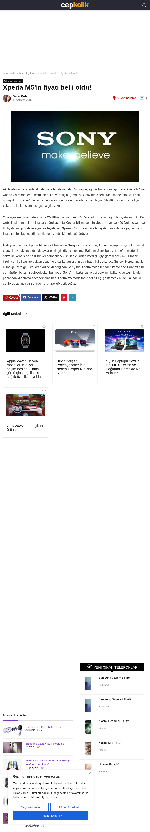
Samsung (104, 685)
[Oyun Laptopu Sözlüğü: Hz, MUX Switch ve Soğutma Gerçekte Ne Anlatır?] (124, 340)
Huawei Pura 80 (109, 764)
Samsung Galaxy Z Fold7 (115, 699)
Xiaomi (102, 728)
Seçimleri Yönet (31, 807)
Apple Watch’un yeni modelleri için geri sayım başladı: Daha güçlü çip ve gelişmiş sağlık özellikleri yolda (24, 369)
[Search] (144, 5)
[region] (51, 797)
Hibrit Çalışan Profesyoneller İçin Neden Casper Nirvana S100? (74, 367)
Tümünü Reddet (69, 807)
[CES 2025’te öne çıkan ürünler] (25, 405)
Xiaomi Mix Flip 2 (110, 742)
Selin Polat (21, 96)
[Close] (89, 773)
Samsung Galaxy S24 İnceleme (44, 743)
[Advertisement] (75, 39)
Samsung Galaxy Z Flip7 (114, 677)
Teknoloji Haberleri (30, 73)
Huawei (103, 771)
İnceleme (30, 730)
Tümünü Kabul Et (51, 815)
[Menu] (4, 5)
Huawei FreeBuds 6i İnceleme (43, 726)
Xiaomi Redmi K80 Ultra (114, 721)
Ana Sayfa (9, 73)
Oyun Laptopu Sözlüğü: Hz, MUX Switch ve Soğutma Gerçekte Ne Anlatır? (124, 367)
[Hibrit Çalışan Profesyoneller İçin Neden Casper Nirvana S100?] (75, 340)
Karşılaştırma (32, 767)
